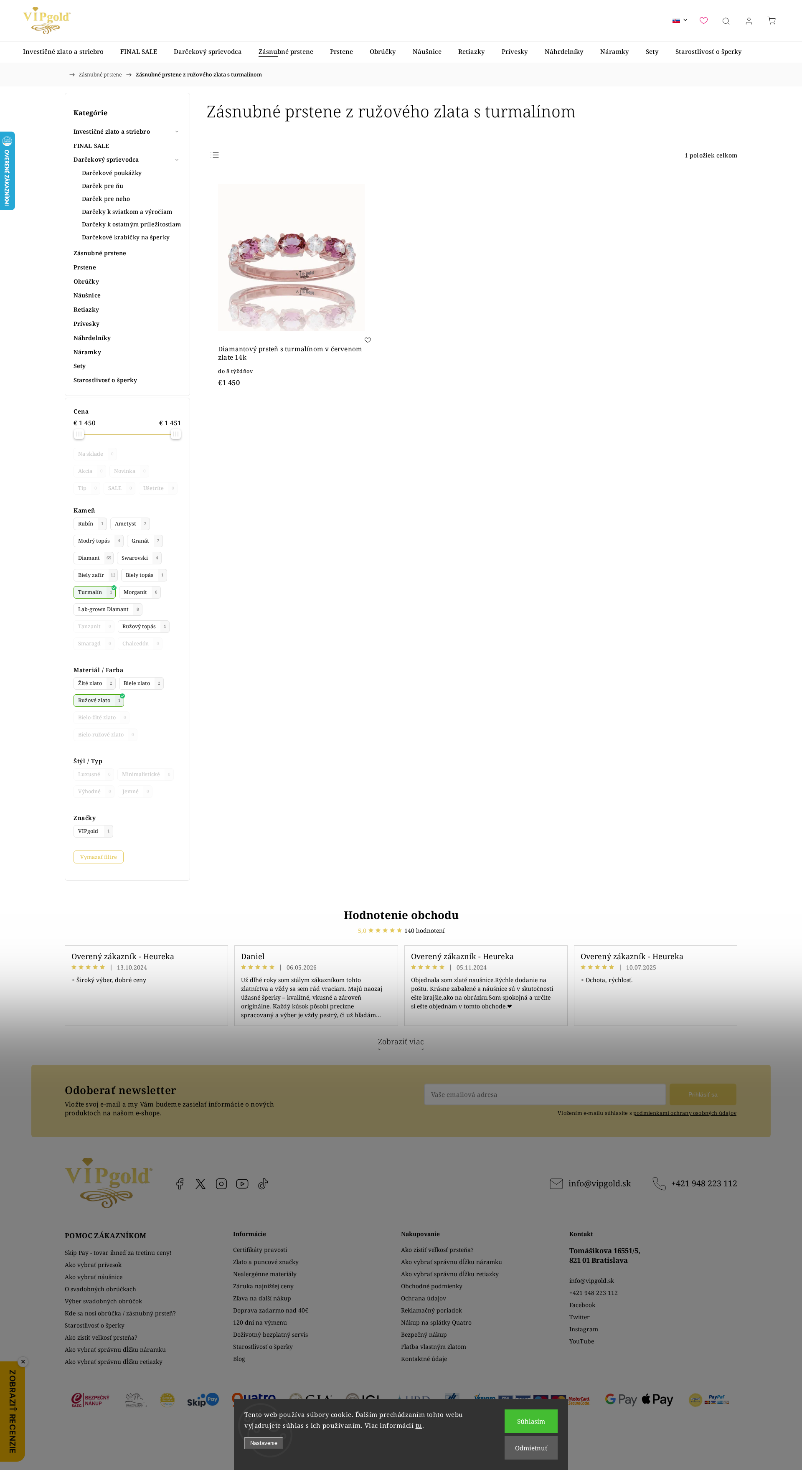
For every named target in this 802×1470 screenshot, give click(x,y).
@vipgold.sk (263, 1184)
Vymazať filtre (98, 857)
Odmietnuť (531, 1448)
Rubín (91, 523)
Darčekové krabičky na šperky (126, 237)
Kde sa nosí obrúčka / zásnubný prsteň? (120, 1313)
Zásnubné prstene (100, 253)
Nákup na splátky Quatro (436, 1322)
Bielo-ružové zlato (106, 734)
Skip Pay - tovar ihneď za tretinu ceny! (118, 1253)
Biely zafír (97, 575)
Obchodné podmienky (431, 1286)
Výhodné (94, 791)
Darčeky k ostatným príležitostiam (131, 224)
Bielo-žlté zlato (102, 717)
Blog (239, 1359)
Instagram (221, 1184)
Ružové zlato (99, 700)
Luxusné (94, 774)
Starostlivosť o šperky (105, 380)
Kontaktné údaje (424, 1359)
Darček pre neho (106, 199)
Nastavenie (263, 1443)
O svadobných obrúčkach (100, 1289)
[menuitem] (63, 51)
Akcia (90, 471)
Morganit (140, 592)
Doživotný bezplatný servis (270, 1334)
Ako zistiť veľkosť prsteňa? (101, 1337)
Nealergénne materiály (265, 1274)
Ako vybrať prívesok (93, 1265)
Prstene (85, 267)
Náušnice (87, 295)
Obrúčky (86, 281)
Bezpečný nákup (424, 1334)
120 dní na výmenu (260, 1322)
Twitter (579, 1317)
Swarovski (140, 557)
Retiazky (86, 309)
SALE (120, 488)
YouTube (242, 1184)
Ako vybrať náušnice (93, 1277)
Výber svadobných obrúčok (103, 1301)
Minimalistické (146, 774)
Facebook (179, 1184)
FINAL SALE (91, 146)
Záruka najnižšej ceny (263, 1286)
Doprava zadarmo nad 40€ (270, 1310)
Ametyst (131, 523)
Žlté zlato (95, 683)
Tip (87, 488)
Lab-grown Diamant (108, 609)
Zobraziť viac (401, 1041)
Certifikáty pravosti (260, 1250)
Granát (146, 540)
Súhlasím (531, 1421)
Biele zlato (142, 683)
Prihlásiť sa (703, 1094)
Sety (80, 366)
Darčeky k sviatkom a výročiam (127, 212)
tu (419, 1425)
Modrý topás (99, 540)
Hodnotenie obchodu (401, 914)
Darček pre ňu (102, 186)
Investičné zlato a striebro (112, 131)
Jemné (135, 791)
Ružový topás (144, 626)
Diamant (95, 557)
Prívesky (86, 324)
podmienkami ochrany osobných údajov (684, 1113)
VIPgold (94, 831)
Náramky (87, 352)
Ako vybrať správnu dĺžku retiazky (113, 1362)
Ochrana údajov (423, 1298)
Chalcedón (140, 643)
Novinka (130, 471)
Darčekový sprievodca (106, 159)
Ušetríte (158, 488)
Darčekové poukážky (112, 173)
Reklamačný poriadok (431, 1310)
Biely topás (145, 575)
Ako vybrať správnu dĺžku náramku (115, 1349)
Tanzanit (94, 626)
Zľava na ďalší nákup (262, 1298)
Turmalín (95, 592)
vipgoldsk (200, 1184)
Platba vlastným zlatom (433, 1347)
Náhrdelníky (92, 338)
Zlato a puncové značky (266, 1262)
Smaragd (94, 643)
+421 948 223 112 (704, 1183)
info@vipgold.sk (600, 1183)
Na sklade (96, 453)
